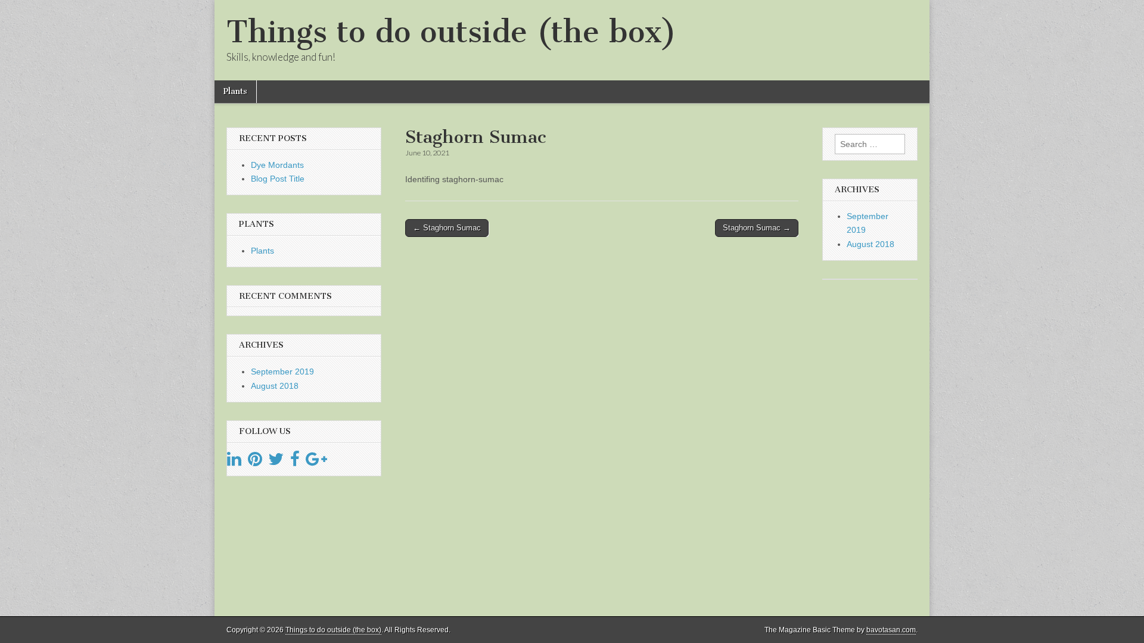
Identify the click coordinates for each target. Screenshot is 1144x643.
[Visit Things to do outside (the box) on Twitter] (276, 462)
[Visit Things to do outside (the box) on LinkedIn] (234, 462)
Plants (235, 91)
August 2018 (275, 386)
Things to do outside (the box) (451, 32)
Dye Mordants (277, 165)
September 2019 (282, 371)
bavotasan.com (891, 630)
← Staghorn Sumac (447, 227)
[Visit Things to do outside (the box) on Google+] (316, 462)
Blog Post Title (277, 178)
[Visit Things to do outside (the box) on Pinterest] (255, 462)
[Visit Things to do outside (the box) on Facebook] (295, 462)
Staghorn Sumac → (757, 227)
